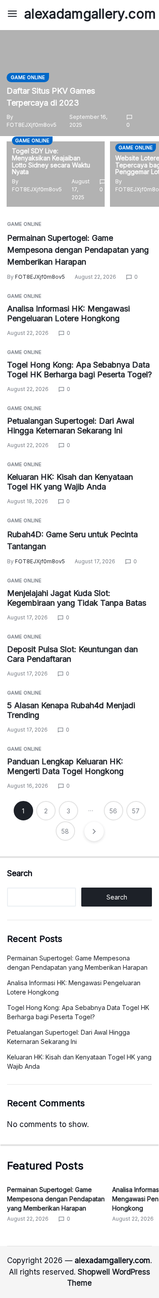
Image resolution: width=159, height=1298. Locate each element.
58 (65, 831)
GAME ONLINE (28, 77)
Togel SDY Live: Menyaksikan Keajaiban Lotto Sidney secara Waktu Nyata (51, 161)
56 (113, 811)
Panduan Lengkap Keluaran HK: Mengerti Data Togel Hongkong (65, 766)
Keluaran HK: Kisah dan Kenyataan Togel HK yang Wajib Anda (70, 482)
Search (19, 873)
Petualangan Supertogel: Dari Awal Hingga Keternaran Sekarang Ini (70, 426)
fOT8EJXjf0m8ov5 (32, 124)
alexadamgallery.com (90, 14)
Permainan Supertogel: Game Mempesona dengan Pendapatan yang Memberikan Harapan (78, 249)
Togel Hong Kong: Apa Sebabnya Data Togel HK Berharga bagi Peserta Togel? (79, 370)
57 (136, 811)
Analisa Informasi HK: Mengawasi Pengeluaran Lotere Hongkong (68, 313)
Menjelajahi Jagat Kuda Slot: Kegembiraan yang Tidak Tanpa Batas (76, 598)
